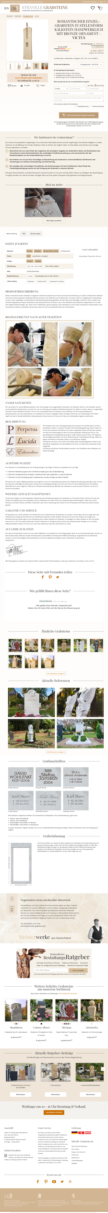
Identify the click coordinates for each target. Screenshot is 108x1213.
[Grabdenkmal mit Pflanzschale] (64, 645)
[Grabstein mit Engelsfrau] (15, 661)
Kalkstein (38, 251)
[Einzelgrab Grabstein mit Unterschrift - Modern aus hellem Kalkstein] (31, 645)
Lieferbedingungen (77, 1160)
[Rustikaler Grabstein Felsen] (47, 661)
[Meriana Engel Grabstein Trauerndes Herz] (66, 1010)
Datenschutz (75, 1158)
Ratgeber (74, 1163)
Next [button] (103, 1069)
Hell (28, 256)
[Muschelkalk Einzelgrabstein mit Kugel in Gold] (47, 645)
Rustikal (38, 261)
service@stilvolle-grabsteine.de (33, 926)
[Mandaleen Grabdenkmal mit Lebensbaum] (16, 1010)
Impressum (75, 1155)
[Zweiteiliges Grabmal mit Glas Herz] (80, 645)
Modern (30, 261)
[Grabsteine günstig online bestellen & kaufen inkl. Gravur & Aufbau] (15, 8)
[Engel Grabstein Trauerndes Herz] (15, 645)
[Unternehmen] (55, 1072)
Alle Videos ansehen (53, 221)
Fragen (42, 85)
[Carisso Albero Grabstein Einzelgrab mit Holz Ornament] (41, 1010)
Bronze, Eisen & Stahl (51, 251)
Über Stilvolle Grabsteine (79, 1146)
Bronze (29, 251)
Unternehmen (56, 1085)
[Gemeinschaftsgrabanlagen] (90, 1072)
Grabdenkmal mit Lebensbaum (16, 1032)
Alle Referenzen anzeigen (55, 752)
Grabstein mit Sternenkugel (92, 1032)
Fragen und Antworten (78, 1152)
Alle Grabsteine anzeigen (55, 674)
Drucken (27, 85)
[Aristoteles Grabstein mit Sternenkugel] (92, 1010)
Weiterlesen (20, 1094)
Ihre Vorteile (75, 1149)
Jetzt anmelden (78, 971)
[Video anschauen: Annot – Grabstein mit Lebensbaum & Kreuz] (48, 202)
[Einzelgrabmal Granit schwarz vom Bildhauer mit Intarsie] (96, 645)
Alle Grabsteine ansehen (68, 993)
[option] (20, 1080)
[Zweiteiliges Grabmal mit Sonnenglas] (31, 661)
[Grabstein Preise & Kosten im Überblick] (21, 1072)
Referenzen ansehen (90, 2)
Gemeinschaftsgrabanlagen (90, 1085)
